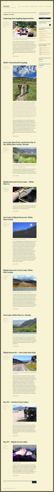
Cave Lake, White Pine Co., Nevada (17, 315)
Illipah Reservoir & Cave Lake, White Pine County (18, 271)
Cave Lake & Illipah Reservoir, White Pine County (18, 218)
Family (6, 23)
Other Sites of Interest (33, 6)
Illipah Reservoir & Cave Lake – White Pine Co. (18, 183)
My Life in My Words (47, 6)
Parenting (6, 150)
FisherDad (6, 6)
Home (19, 6)
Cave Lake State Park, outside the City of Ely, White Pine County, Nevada (19, 143)
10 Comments (5, 27)
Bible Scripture (5, 188)
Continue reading (16, 56)
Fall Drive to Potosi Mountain (43, 35)
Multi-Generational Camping (15, 63)
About (23, 6)
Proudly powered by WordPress (11, 488)
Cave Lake (4, 276)
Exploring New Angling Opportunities (18, 18)
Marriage (4, 225)
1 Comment (4, 408)
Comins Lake (6, 149)
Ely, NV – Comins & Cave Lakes (15, 402)
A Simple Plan (40, 6)
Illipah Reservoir (7, 224)
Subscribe (26, 6)
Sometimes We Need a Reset (43, 31)
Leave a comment (5, 191)
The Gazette (28, 116)
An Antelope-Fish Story (43, 40)
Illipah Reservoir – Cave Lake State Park (19, 353)
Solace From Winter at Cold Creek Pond (45, 33)
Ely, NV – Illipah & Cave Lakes (15, 442)
